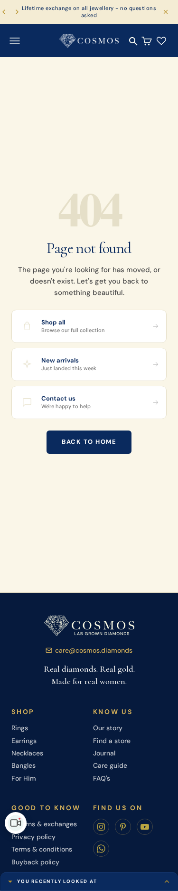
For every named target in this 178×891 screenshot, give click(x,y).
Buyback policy (35, 862)
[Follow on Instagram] (101, 827)
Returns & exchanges (44, 824)
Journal (104, 753)
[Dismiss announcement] (165, 12)
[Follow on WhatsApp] (101, 849)
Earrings (24, 740)
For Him (23, 778)
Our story (107, 728)
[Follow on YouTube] (145, 827)
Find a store (112, 740)
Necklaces (27, 753)
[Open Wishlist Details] (161, 40)
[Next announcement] (17, 12)
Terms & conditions (41, 849)
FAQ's (101, 778)
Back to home (89, 442)
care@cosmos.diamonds (93, 650)
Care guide (110, 765)
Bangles (23, 765)
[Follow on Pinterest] (123, 827)
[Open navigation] (14, 40)
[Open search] (133, 41)
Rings (19, 728)
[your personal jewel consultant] (16, 823)
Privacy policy (33, 836)
